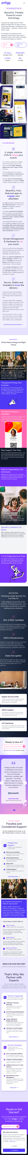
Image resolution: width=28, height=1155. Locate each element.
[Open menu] (24, 3)
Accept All (15, 1150)
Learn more (12, 1141)
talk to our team (10, 750)
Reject (15, 1146)
